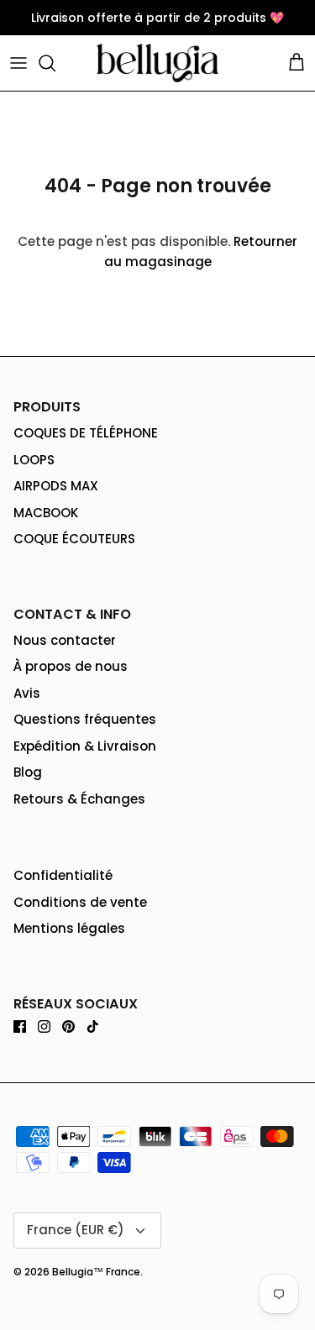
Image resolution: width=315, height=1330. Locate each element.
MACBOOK (45, 512)
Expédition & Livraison (84, 746)
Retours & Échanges (79, 799)
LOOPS (34, 460)
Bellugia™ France (96, 1272)
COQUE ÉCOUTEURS (74, 538)
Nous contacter (64, 640)
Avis (26, 693)
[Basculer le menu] (18, 63)
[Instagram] (44, 1026)
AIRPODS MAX (55, 486)
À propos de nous (70, 666)
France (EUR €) (75, 1229)
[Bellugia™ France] (157, 63)
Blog (27, 772)
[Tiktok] (93, 1026)
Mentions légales (69, 928)
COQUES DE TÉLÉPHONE (85, 433)
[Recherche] (55, 63)
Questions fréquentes (84, 719)
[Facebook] (19, 1026)
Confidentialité (63, 875)
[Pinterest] (68, 1026)
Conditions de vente (80, 902)
